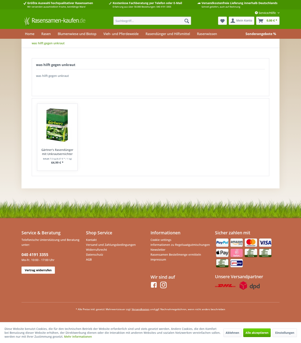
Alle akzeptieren (257, 333)
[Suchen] (186, 21)
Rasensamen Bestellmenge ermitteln (175, 254)
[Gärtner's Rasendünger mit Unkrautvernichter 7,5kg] (57, 125)
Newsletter (157, 250)
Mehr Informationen (78, 336)
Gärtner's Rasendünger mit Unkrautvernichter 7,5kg (57, 152)
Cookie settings (160, 240)
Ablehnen (232, 333)
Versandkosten (140, 309)
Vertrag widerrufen (38, 270)
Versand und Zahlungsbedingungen (111, 245)
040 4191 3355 (35, 254)
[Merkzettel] (222, 21)
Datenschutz (94, 254)
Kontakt (91, 240)
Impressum (158, 259)
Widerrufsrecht (96, 250)
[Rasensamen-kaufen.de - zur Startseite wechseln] (54, 22)
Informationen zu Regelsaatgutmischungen (180, 245)
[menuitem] (152, 21)
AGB (89, 259)
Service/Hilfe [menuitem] (267, 13)
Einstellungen (284, 333)
